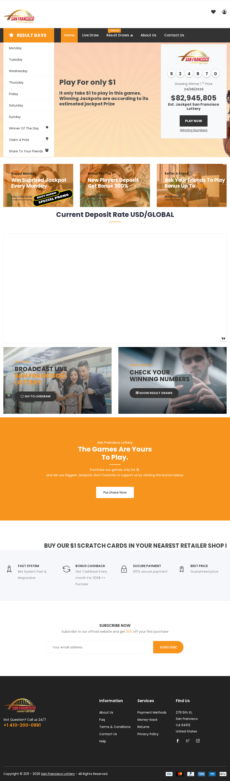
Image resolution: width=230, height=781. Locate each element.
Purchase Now (115, 492)
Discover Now (21, 197)
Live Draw (90, 35)
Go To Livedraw (37, 396)
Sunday (15, 117)
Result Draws (117, 33)
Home (69, 35)
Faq (102, 719)
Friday (13, 94)
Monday (15, 48)
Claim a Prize (19, 140)
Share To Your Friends (26, 151)
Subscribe (168, 647)
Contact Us (174, 35)
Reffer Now (173, 197)
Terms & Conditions (114, 727)
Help (102, 741)
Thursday (16, 82)
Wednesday (18, 71)
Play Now (193, 121)
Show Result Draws (155, 393)
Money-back (147, 719)
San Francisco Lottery (58, 774)
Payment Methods (151, 712)
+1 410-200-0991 (22, 725)
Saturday (16, 105)
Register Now (97, 197)
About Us (148, 35)
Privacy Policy (148, 734)
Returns (143, 727)
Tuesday (15, 59)
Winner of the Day (24, 128)
